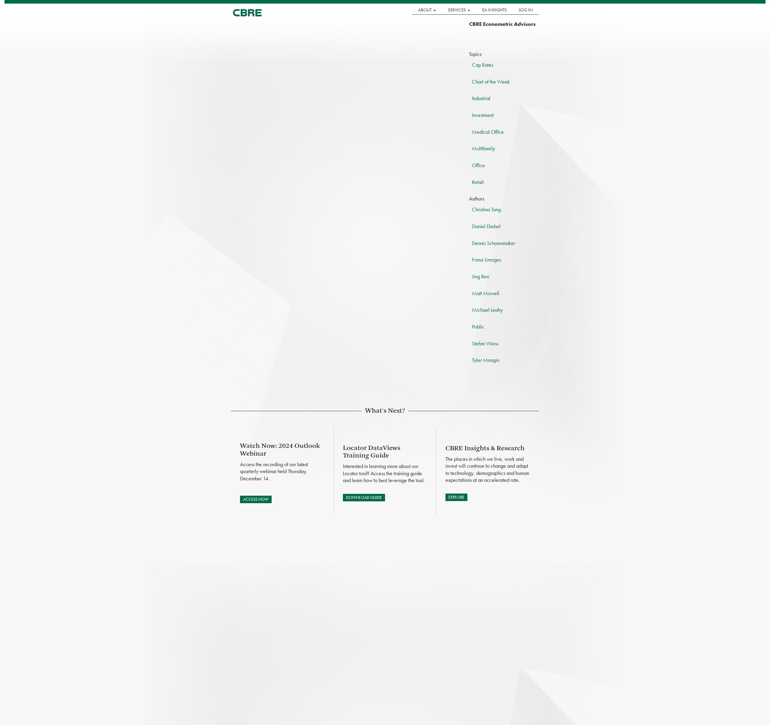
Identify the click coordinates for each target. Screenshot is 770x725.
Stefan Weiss (485, 343)
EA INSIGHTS (494, 10)
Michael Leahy (487, 309)
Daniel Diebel (486, 226)
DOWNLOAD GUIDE (364, 497)
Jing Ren (480, 276)
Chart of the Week (491, 81)
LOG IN (526, 10)
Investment (483, 115)
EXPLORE (456, 497)
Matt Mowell (485, 293)
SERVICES (457, 10)
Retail (478, 182)
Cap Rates (482, 64)
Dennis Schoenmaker (493, 243)
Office (478, 165)
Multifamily (483, 148)
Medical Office (488, 131)
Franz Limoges (486, 259)
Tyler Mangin (485, 359)
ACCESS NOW (256, 499)
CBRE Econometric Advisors (502, 24)
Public (478, 326)
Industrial (481, 98)
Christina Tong (486, 209)
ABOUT (425, 10)
